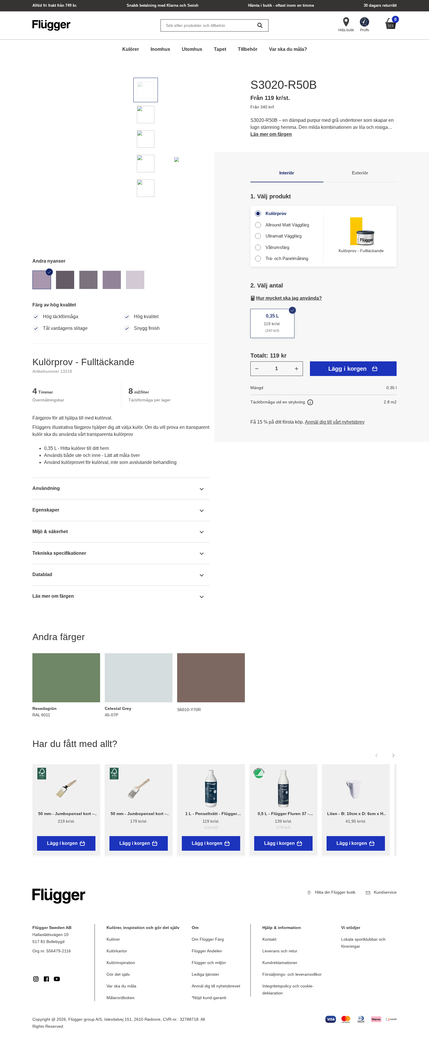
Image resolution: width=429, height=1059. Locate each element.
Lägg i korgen (347, 368)
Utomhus (192, 49)
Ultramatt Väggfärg (283, 235)
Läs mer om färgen (271, 134)
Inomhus (160, 49)
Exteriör (360, 172)
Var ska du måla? (288, 49)
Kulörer (130, 49)
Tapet (220, 49)
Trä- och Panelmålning (287, 258)
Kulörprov (276, 213)
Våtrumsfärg (277, 247)
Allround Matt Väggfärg (287, 224)
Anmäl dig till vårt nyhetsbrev (335, 422)
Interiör (286, 172)
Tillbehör (247, 49)
